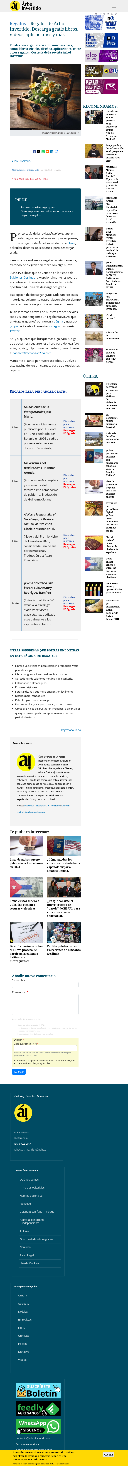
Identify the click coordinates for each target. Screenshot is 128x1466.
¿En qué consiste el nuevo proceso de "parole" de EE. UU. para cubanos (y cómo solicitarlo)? (63, 908)
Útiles (36, 170)
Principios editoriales (32, 1187)
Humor (22, 1327)
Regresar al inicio (71, 730)
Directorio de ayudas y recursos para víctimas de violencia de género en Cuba (112, 396)
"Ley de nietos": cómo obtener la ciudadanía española (112, 545)
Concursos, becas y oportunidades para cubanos (114, 588)
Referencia (21, 1138)
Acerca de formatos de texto (26, 1019)
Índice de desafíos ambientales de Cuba (112, 438)
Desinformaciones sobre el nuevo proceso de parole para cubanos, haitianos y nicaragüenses (26, 953)
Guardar (19, 1071)
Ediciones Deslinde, (23, 277)
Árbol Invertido (21, 161)
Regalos (18, 23)
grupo (14, 326)
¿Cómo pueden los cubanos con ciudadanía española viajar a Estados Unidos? (63, 865)
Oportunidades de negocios (36, 1239)
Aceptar (108, 1454)
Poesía (22, 1343)
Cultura (30, 170)
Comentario (19, 992)
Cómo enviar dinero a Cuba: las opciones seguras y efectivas (24, 904)
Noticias (23, 1311)
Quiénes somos (29, 1179)
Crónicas (23, 1335)
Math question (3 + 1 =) (25, 1043)
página (59, 321)
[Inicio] (25, 6)
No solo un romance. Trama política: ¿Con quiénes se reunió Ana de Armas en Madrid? (112, 125)
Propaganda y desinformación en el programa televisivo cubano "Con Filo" (115, 153)
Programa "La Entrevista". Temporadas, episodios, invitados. (113, 301)
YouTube (55, 805)
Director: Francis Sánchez (30, 1149)
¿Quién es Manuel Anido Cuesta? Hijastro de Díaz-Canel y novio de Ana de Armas (112, 179)
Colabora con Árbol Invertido (37, 1211)
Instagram (56, 326)
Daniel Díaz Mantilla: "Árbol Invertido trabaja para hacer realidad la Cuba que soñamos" (112, 242)
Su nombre (18, 980)
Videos (22, 1359)
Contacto (25, 1247)
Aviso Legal (27, 1255)
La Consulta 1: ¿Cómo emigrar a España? (112, 421)
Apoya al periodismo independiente (32, 1221)
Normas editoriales (31, 1195)
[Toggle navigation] (114, 6)
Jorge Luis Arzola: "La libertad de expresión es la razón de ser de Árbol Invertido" (112, 210)
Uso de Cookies (29, 1263)
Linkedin (65, 805)
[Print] (56, 151)
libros (71, 243)
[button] (97, 13)
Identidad (25, 1203)
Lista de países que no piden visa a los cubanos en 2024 (26, 863)
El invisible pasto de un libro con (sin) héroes (112, 355)
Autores (24, 1231)
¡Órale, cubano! (110, 317)
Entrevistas (25, 1319)
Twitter (14, 331)
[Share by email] (47, 151)
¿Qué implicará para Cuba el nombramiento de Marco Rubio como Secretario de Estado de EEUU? (114, 275)
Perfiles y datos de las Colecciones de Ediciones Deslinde (64, 949)
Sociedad (24, 1303)
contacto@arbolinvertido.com (32, 353)
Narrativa (23, 1351)
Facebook (29, 805)
